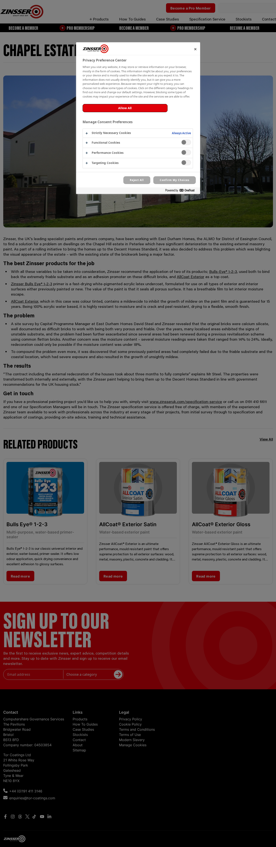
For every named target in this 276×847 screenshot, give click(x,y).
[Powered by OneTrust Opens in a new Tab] (181, 191)
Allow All (125, 108)
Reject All (137, 180)
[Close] (195, 49)
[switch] (186, 142)
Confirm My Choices (174, 180)
